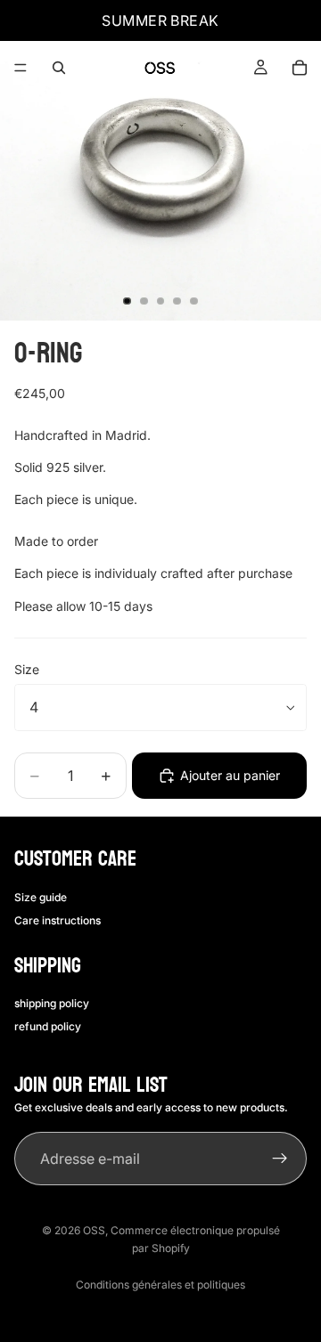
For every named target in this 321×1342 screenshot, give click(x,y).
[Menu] (20, 67)
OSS (94, 1230)
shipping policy (51, 1003)
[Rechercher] (58, 67)
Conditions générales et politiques (160, 1284)
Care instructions (57, 920)
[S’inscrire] (280, 1158)
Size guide (40, 897)
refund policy (47, 1026)
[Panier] (299, 67)
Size (26, 669)
